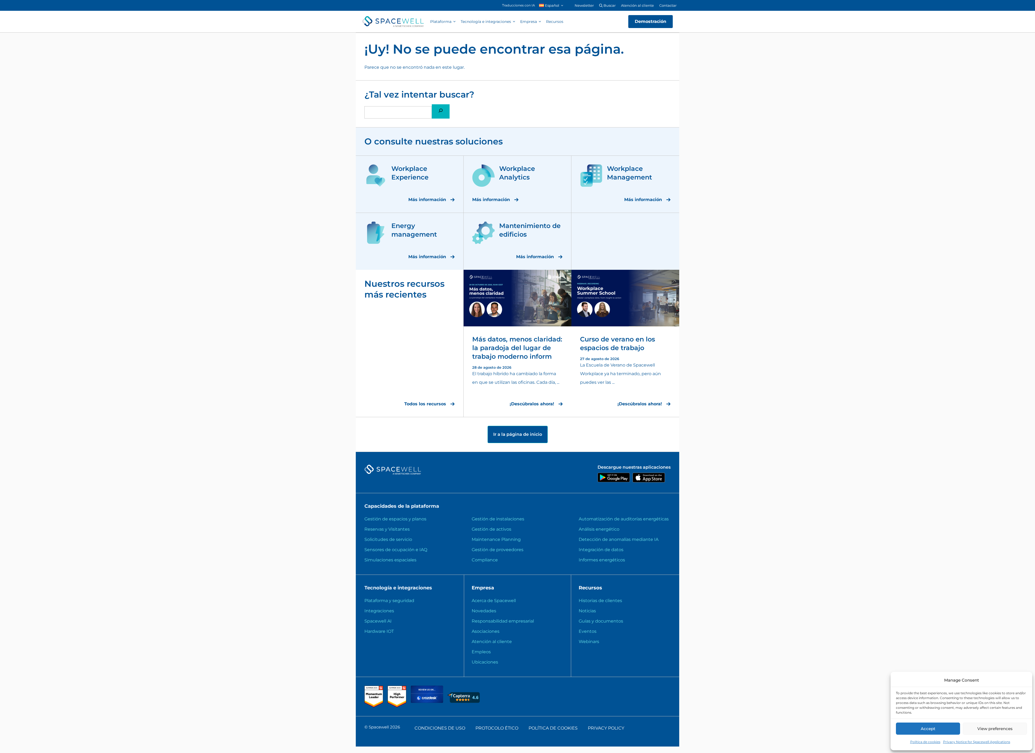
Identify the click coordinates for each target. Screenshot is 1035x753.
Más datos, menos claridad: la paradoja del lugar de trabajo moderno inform (517, 347)
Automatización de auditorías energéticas (624, 518)
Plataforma (440, 21)
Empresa (528, 21)
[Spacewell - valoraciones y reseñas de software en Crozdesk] (427, 701)
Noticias (587, 610)
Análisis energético (599, 529)
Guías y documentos (601, 621)
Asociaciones (485, 631)
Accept (928, 728)
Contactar (668, 5)
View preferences (995, 728)
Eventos (587, 631)
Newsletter (584, 5)
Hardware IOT (379, 631)
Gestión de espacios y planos (395, 518)
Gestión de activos (491, 529)
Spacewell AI (378, 621)
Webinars (589, 641)
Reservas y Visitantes (387, 529)
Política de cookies (925, 742)
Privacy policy (606, 728)
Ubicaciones (485, 662)
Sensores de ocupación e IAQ (395, 549)
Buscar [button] (609, 5)
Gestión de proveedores (497, 549)
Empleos (481, 651)
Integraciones (379, 610)
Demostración (650, 21)
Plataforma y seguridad (389, 600)
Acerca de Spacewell (494, 600)
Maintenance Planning (496, 539)
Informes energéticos (602, 559)
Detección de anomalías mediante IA (618, 539)
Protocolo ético (496, 728)
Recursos (554, 21)
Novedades (484, 610)
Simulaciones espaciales (390, 559)
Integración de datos (601, 549)
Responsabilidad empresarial (503, 621)
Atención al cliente (637, 5)
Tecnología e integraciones (486, 21)
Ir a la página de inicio (517, 434)
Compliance (485, 559)
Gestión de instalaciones (498, 518)
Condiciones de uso (440, 728)
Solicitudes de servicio (388, 539)
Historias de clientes (600, 600)
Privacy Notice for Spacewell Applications (976, 742)
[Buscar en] (441, 111)
